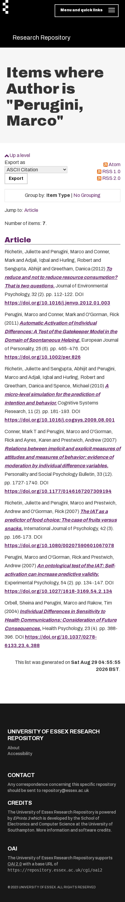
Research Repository (41, 37)
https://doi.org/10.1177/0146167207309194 (58, 491)
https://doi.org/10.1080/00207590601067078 (59, 545)
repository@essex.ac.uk (65, 790)
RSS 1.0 (111, 171)
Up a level (19, 155)
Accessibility (20, 753)
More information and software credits (73, 830)
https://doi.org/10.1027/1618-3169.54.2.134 (58, 591)
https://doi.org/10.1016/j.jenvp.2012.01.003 (57, 302)
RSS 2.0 (111, 178)
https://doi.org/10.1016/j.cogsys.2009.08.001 (60, 419)
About (14, 748)
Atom (114, 164)
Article (31, 210)
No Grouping (86, 195)
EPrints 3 (21, 818)
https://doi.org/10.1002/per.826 (43, 357)
